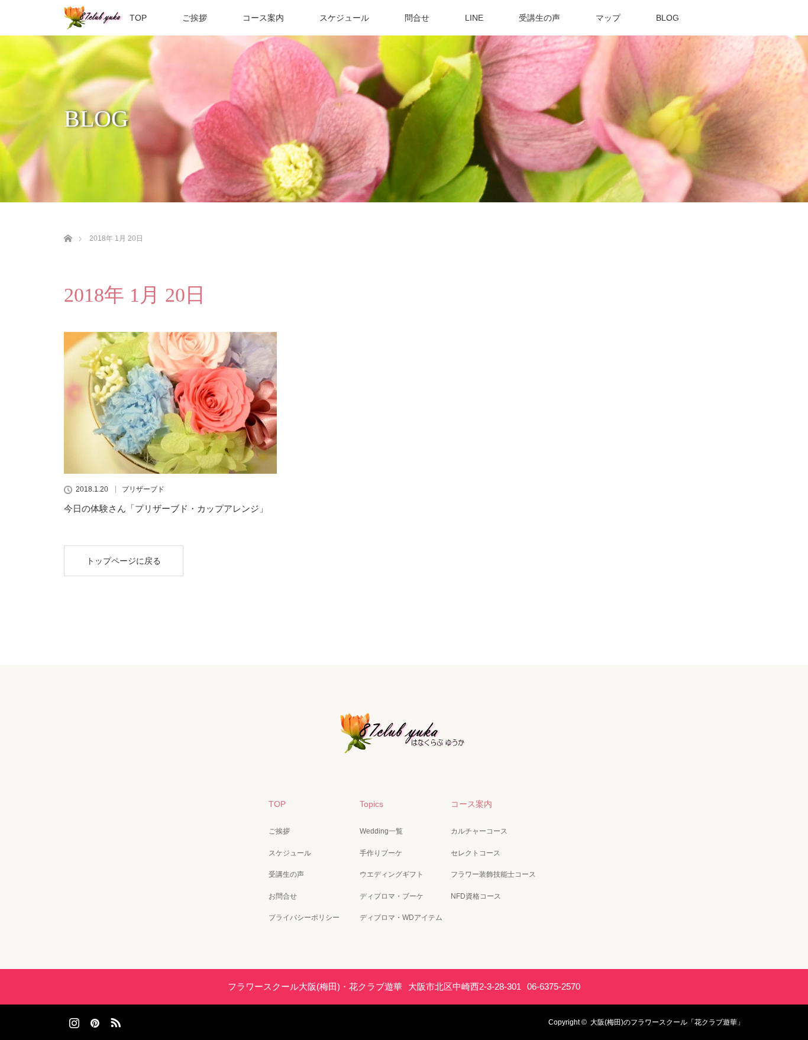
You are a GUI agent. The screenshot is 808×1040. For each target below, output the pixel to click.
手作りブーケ (381, 853)
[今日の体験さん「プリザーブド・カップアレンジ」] (170, 403)
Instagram (73, 1020)
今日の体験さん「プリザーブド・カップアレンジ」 (166, 508)
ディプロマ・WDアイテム (401, 917)
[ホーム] (68, 224)
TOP (138, 17)
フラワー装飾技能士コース (493, 874)
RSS (114, 1020)
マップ (608, 17)
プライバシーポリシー (304, 917)
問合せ (417, 17)
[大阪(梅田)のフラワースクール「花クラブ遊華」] (404, 745)
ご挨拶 (194, 17)
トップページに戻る (123, 561)
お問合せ (283, 896)
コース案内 (263, 17)
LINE (474, 17)
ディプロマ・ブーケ (392, 896)
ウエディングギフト (392, 874)
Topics (371, 804)
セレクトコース (475, 853)
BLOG (667, 17)
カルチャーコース (479, 831)
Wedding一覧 (381, 831)
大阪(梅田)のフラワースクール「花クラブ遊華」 (667, 1022)
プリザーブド (143, 489)
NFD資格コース (476, 896)
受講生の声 (539, 17)
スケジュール (344, 17)
